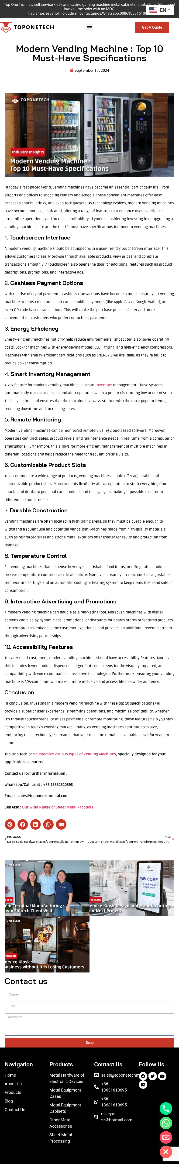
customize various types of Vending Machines (76, 754)
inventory (104, 385)
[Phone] (166, 1108)
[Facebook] (143, 1076)
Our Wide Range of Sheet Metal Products (57, 807)
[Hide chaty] (166, 1152)
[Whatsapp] (166, 1123)
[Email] (166, 1137)
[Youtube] (162, 1076)
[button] (89, 27)
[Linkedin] (143, 1084)
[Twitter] (152, 1076)
